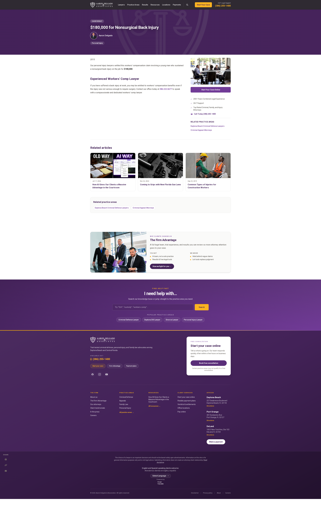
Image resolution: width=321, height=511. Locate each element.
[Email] (5, 470)
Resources (155, 5)
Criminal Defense (126, 397)
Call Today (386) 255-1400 (205, 114)
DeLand (210, 426)
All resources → (154, 406)
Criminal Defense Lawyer (128, 320)
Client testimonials (97, 408)
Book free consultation (208, 363)
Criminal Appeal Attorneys (201, 130)
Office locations (184, 408)
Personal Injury (97, 43)
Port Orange (213, 412)
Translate (160, 484)
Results (145, 5)
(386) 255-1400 (223, 5)
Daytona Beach (214, 397)
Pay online (182, 412)
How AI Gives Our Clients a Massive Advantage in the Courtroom (158, 399)
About (219, 493)
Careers (93, 415)
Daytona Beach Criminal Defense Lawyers (207, 126)
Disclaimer (195, 493)
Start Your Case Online (210, 90)
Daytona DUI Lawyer (152, 320)
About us (93, 397)
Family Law (123, 404)
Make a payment (216, 442)
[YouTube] (106, 374)
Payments (177, 5)
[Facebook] (92, 374)
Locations (166, 5)
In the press (94, 412)
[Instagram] (99, 374)
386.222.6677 (166, 89)
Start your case (97, 366)
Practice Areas (133, 5)
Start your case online (186, 397)
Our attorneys (95, 404)
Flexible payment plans (187, 401)
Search (202, 307)
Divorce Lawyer (172, 320)
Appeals (122, 401)
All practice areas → (126, 412)
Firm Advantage (114, 366)
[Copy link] (5, 465)
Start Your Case (203, 5)
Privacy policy (207, 493)
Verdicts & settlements (187, 404)
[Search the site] (187, 5)
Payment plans (131, 366)
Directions (210, 406)
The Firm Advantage (98, 401)
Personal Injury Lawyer (193, 320)
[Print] (5, 459)
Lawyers (121, 5)
